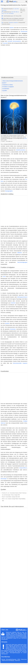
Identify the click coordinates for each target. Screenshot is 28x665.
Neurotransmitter (17, 363)
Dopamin (25, 363)
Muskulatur (13, 329)
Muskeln (7, 323)
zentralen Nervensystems (14, 41)
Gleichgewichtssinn (22, 297)
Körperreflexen (23, 468)
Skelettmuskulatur (20, 150)
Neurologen (4, 478)
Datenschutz (24, 659)
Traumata (5, 43)
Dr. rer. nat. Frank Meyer (9, 13)
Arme (25, 138)
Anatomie (16, 22)
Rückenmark (24, 31)
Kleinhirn (13, 303)
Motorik (12, 27)
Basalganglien (9, 191)
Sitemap (3, 659)
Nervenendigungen (22, 262)
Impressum (17, 660)
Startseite (11, 22)
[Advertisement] (14, 61)
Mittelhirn (19, 252)
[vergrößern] (26, 135)
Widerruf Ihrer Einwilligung (8, 660)
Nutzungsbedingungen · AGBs (13, 659)
